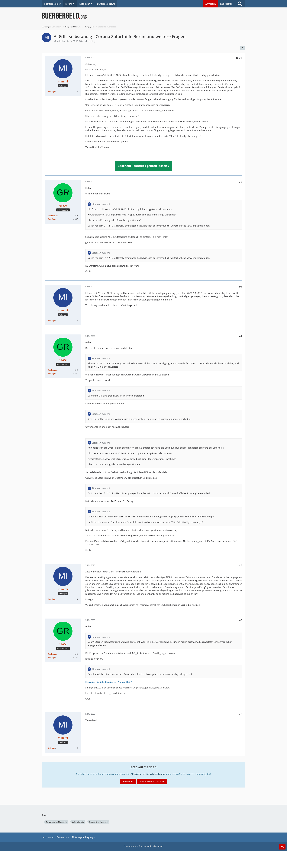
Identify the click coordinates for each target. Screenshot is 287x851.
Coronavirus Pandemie (99, 822)
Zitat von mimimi (101, 203)
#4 (240, 336)
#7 (240, 713)
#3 (240, 286)
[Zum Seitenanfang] (282, 847)
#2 (240, 181)
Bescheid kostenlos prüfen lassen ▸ (143, 166)
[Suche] (240, 3)
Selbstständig (78, 822)
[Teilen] (242, 48)
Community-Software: (144, 846)
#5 (240, 565)
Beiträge (51, 91)
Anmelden (210, 3)
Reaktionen (52, 215)
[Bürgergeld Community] (143, 15)
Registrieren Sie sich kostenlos (148, 773)
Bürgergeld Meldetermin (56, 822)
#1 (240, 57)
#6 (240, 620)
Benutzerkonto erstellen (152, 781)
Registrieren (226, 3)
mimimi (61, 41)
